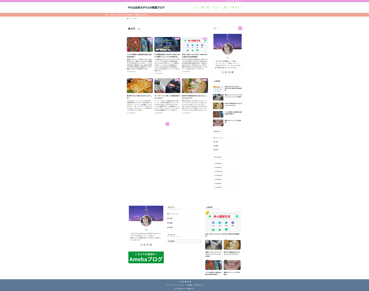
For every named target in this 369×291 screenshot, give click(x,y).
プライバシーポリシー (179, 285)
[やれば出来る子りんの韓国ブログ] (146, 7)
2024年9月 (218, 179)
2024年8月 (218, 183)
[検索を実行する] (240, 28)
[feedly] (236, 1)
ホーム (169, 285)
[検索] (241, 1)
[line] (233, 1)
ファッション (219, 138)
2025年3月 (218, 167)
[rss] (238, 1)
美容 (216, 142)
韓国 (216, 146)
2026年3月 (218, 163)
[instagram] (228, 1)
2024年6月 (218, 187)
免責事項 (189, 285)
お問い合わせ (198, 285)
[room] (231, 1)
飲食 (216, 150)
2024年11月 (218, 171)
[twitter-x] (226, 1)
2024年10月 (218, 175)
